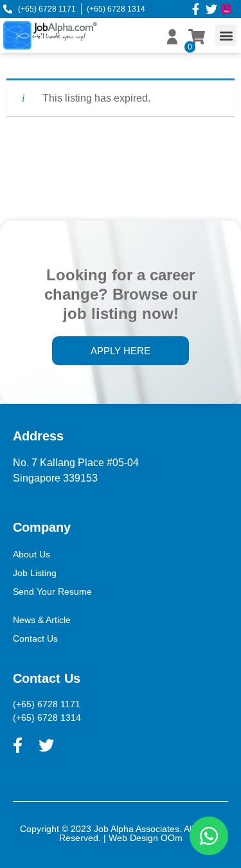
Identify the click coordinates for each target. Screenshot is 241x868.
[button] (226, 35)
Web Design (133, 838)
